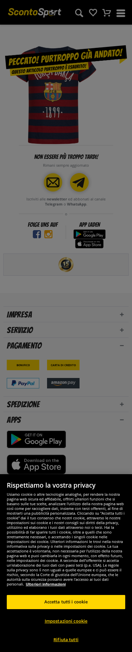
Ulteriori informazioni (46, 584)
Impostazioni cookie (66, 621)
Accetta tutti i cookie (66, 602)
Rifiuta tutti (66, 639)
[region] (66, 563)
